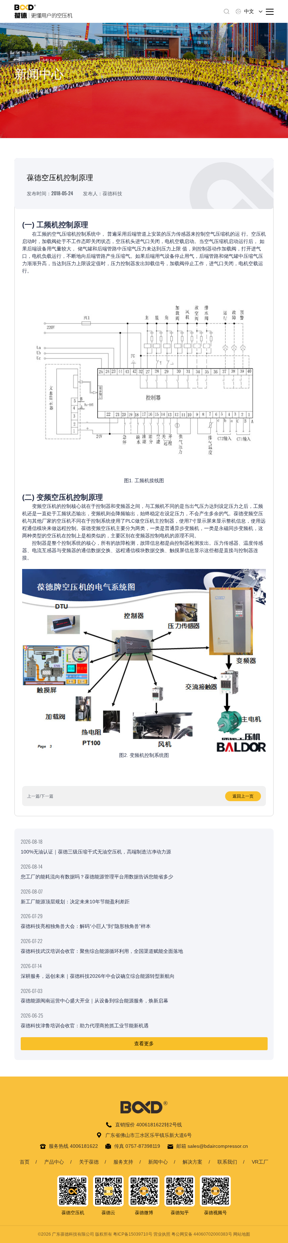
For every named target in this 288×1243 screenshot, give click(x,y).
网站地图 (241, 1234)
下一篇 (47, 796)
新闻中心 (158, 1162)
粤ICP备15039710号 (132, 1234)
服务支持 (123, 1162)
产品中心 (54, 1162)
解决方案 (192, 1162)
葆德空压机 (72, 1212)
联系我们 (227, 1162)
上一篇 (33, 796)
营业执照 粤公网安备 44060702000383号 (192, 1234)
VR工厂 (260, 1162)
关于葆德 (89, 1162)
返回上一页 (243, 796)
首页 (25, 1162)
